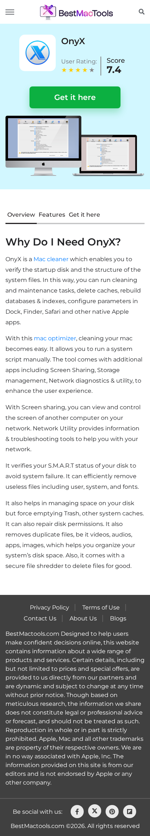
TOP (121, 811)
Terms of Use (101, 607)
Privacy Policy (49, 607)
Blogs (118, 618)
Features (52, 214)
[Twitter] (94, 810)
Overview (21, 214)
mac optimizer (55, 338)
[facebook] (77, 811)
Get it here (75, 97)
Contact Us (40, 618)
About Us (83, 618)
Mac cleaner (50, 259)
